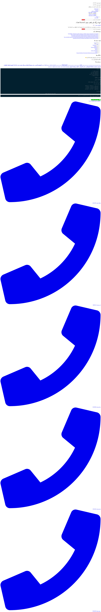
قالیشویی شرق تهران (92, 15)
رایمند (46, 93)
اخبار (97, 44)
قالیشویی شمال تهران (92, 12)
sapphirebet (90, 65)
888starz (48, 65)
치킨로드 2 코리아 (60, 66)
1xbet (45, 65)
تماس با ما (96, 17)
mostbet (83, 65)
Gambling (94, 45)
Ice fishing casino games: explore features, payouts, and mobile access (85, 36)
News (96, 49)
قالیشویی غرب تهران (92, 14)
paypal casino (87, 65)
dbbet (61, 65)
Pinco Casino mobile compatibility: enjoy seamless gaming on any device (84, 34)
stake (93, 65)
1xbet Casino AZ (94, 50)
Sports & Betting (94, 47)
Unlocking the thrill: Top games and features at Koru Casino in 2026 (85, 38)
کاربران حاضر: (95, 71)
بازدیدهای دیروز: (95, 73)
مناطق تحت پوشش (94, 11)
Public (95, 42)
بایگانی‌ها (99, 59)
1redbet (43, 65)
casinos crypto (58, 65)
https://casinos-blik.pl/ (71, 65)
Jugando (75, 65)
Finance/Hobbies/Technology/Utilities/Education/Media (87, 52)
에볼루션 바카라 (55, 66)
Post (96, 51)
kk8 (81, 65)
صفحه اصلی (96, 8)
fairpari (65, 65)
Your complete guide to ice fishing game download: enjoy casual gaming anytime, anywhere (81, 37)
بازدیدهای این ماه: (95, 74)
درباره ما (96, 9)
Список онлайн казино (97, 65)
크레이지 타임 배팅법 (66, 66)
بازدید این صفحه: (95, 75)
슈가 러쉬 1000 (50, 66)
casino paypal (53, 65)
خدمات (97, 16)
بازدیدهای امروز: (95, 72)
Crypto (96, 48)
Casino (95, 46)
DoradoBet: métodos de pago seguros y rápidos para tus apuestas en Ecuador (83, 33)
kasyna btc (78, 65)
